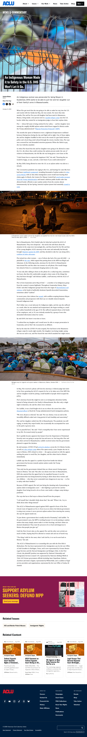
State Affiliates (45, 708)
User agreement (7, 730)
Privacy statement (17, 730)
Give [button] (79, 4)
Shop (73, 4)
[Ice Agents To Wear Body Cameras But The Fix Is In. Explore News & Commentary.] (54, 658)
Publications (60, 711)
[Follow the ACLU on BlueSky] (29, 701)
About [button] (25, 4)
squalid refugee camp (52, 118)
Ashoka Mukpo (7, 96)
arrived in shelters (44, 447)
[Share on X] (7, 105)
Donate (76, 694)
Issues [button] (34, 4)
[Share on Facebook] (4, 105)
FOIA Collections (61, 701)
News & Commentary (15, 12)
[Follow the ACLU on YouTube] (9, 701)
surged (41, 296)
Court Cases (59, 697)
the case (27, 260)
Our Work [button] (45, 4)
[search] (82, 728)
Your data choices (28, 730)
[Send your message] (43, 594)
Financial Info (44, 701)
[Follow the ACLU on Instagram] (14, 701)
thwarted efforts (22, 411)
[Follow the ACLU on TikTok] (19, 701)
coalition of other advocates (26, 254)
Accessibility (38, 730)
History (42, 704)
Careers (42, 694)
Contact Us (43, 697)
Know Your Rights (61, 704)
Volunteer (77, 704)
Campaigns (59, 694)
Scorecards (59, 715)
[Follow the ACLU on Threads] (24, 701)
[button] (10, 104)
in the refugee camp (29, 449)
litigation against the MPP (30, 252)
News (55, 4)
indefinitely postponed (30, 172)
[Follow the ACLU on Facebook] (5, 701)
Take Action (64, 4)
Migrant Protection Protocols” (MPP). (47, 129)
